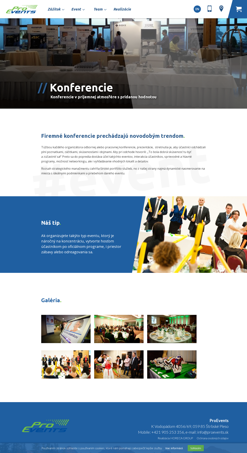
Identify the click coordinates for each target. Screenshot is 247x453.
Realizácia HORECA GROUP (175, 438)
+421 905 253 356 (167, 432)
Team (98, 9)
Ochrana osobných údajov (213, 438)
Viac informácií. (174, 448)
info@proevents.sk (213, 432)
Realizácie (122, 9)
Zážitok (54, 9)
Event (76, 9)
